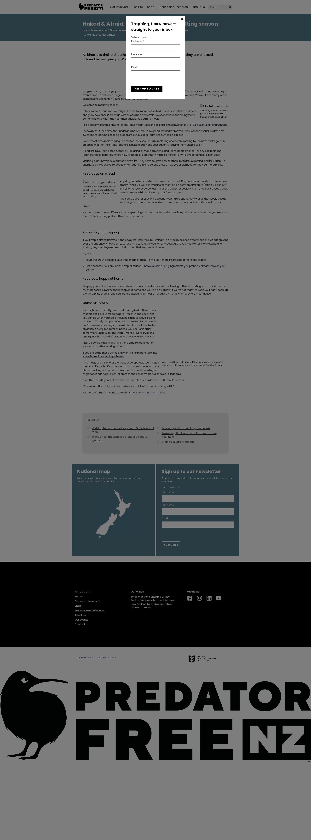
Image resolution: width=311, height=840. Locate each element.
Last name (137, 54)
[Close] (182, 19)
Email (134, 67)
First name (137, 41)
